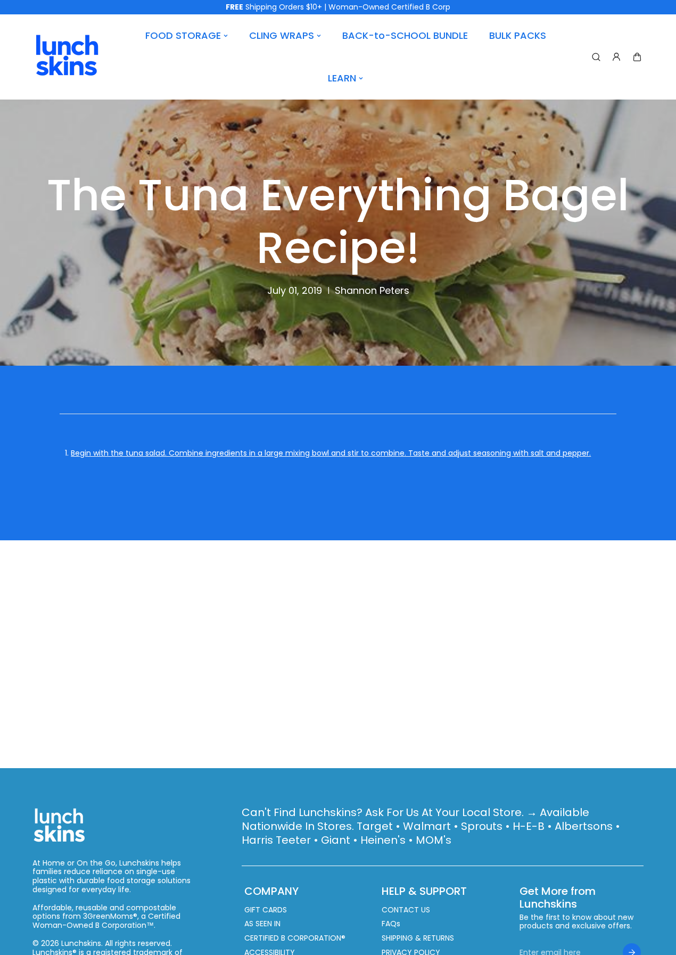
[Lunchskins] (67, 57)
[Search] (596, 57)
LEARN (342, 78)
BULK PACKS (517, 35)
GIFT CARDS (265, 910)
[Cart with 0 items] (637, 57)
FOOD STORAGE (183, 35)
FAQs (391, 923)
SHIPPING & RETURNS (418, 938)
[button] (637, 57)
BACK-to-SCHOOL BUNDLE (405, 35)
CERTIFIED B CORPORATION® (294, 938)
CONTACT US (406, 910)
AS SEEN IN (262, 923)
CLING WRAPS (281, 35)
